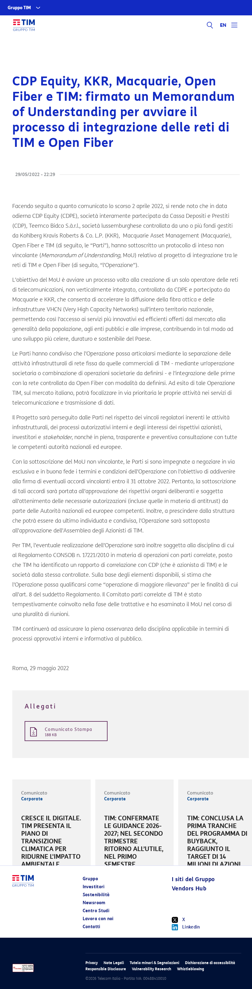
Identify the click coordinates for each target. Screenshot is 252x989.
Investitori (94, 886)
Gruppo (90, 878)
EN (223, 25)
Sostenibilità (96, 894)
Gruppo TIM (19, 7)
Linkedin (191, 927)
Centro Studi (96, 910)
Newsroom (94, 902)
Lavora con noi (98, 918)
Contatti (91, 926)
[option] (51, 842)
